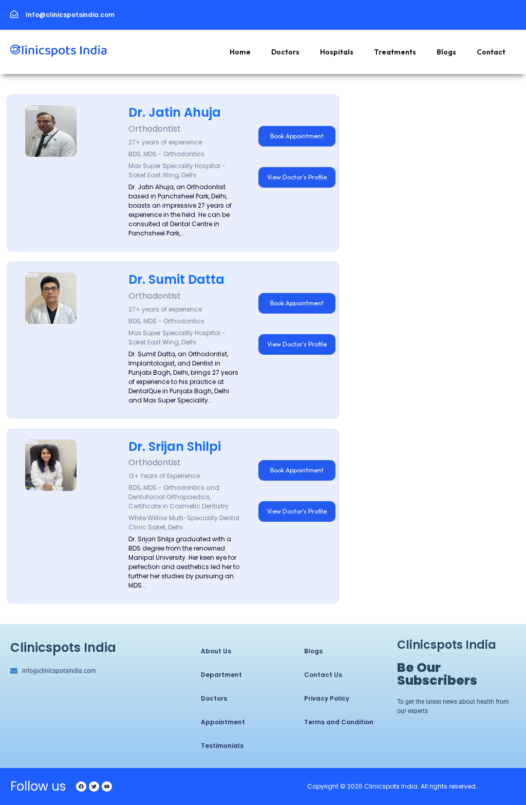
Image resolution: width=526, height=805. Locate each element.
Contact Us (323, 674)
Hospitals (336, 52)
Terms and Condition (338, 722)
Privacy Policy (326, 698)
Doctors (285, 52)
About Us (216, 651)
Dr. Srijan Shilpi (174, 446)
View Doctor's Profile (297, 177)
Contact (491, 52)
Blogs (446, 52)
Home (240, 52)
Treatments (395, 52)
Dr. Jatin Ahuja (174, 112)
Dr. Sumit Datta (176, 279)
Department (221, 674)
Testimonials (222, 745)
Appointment (223, 722)
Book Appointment (297, 136)
